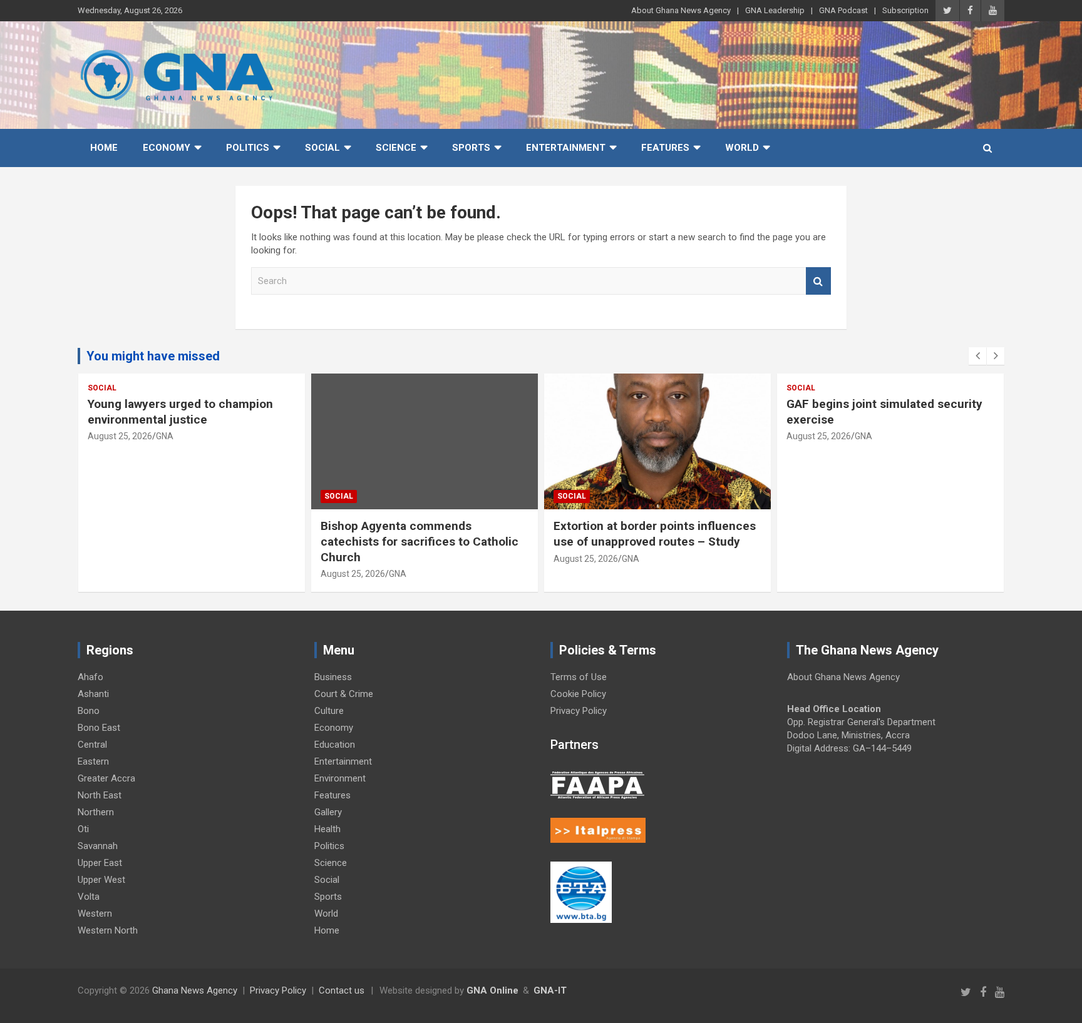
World (742, 147)
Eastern (93, 761)
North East (99, 795)
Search (818, 281)
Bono (89, 710)
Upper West (101, 879)
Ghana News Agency (194, 990)
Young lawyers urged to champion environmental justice (180, 412)
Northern (96, 812)
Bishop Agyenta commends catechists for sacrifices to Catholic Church (419, 541)
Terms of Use (578, 677)
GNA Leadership (775, 10)
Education (334, 744)
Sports (471, 147)
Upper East (100, 862)
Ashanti (93, 694)
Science (396, 147)
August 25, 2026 (120, 436)
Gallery (328, 812)
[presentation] (977, 356)
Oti (83, 829)
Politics (247, 147)
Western (95, 913)
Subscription (905, 10)
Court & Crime (343, 694)
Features (665, 147)
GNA (164, 436)
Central (92, 744)
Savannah (98, 846)
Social (322, 147)
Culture (329, 710)
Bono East (99, 727)
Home (104, 147)
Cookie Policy (578, 694)
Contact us (341, 990)
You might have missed (153, 356)
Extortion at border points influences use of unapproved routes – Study (655, 534)
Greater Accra (106, 778)
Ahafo (90, 677)
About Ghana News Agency (681, 10)
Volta (89, 896)
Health (327, 829)
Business (333, 677)
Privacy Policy (578, 710)
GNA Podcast (843, 10)
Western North (108, 930)
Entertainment (565, 147)
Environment (340, 778)
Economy (166, 147)
